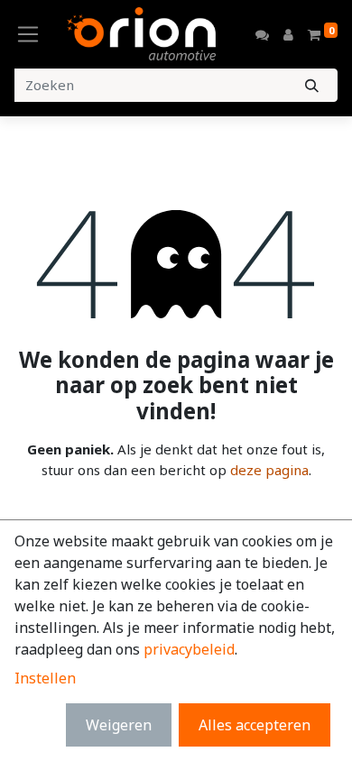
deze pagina (269, 470)
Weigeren (119, 725)
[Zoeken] (312, 85)
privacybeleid (189, 649)
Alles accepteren (254, 725)
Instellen (45, 678)
